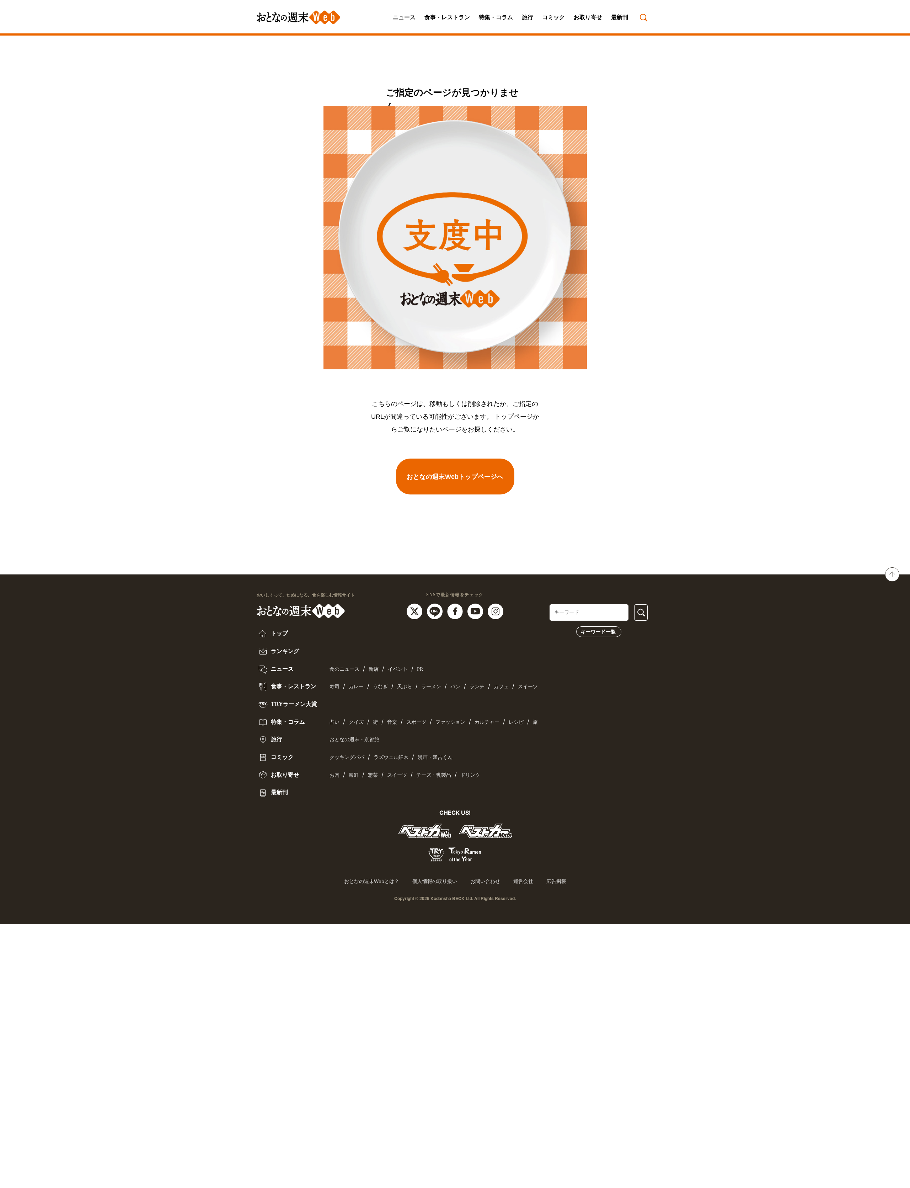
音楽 (392, 722)
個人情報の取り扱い (434, 881)
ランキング (284, 651)
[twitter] (415, 610)
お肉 (334, 775)
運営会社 (523, 881)
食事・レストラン (447, 17)
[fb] (456, 610)
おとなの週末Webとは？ (371, 881)
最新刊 (619, 17)
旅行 (527, 17)
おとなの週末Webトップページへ (455, 476)
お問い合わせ (485, 881)
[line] (435, 610)
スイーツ (528, 686)
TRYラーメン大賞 (293, 704)
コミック (553, 17)
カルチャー (487, 722)
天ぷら (404, 686)
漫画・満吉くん (435, 757)
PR (420, 669)
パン (455, 686)
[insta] (495, 610)
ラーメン (431, 686)
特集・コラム (496, 17)
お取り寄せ (588, 17)
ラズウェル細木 (391, 757)
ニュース (404, 17)
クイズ (356, 722)
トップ (278, 633)
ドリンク (470, 775)
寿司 (334, 686)
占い (334, 722)
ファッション (450, 722)
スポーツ (416, 722)
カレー (356, 686)
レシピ (516, 722)
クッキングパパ (347, 757)
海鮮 (354, 775)
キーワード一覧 (598, 632)
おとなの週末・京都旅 (354, 739)
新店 (374, 669)
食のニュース (344, 669)
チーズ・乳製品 (433, 775)
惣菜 (373, 775)
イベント (398, 669)
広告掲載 (556, 881)
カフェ (501, 686)
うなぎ (380, 686)
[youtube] (476, 610)
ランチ (477, 686)
